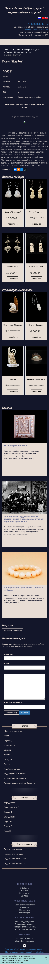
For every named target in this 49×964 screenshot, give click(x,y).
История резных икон (15, 445)
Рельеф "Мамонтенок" (36, 379)
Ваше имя (8, 654)
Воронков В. (9, 821)
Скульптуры (9, 741)
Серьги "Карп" (12, 266)
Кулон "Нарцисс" (36, 325)
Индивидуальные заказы (15, 774)
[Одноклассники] (18, 169)
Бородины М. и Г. (11, 807)
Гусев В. (7, 831)
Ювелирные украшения (24, 905)
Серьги (9, 52)
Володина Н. (9, 817)
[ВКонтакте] (15, 169)
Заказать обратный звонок (36, 30)
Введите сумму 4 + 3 (13, 703)
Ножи (6, 736)
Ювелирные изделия (31, 50)
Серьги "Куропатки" (13, 212)
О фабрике (24, 888)
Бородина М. (9, 803)
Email (6, 663)
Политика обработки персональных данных (24, 949)
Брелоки (7, 750)
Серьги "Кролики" (36, 212)
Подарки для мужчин (13, 849)
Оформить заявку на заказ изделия (24, 117)
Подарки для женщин (13, 854)
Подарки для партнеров (14, 863)
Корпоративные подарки (15, 778)
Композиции (9, 745)
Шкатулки (8, 759)
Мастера (24, 896)
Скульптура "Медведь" (12, 325)
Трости (7, 755)
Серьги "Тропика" (36, 266)
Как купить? (24, 893)
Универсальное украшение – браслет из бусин (23, 588)
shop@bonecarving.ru (24, 941)
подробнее (13, 224)
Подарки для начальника (15, 859)
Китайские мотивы (12, 769)
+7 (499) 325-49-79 (37, 23)
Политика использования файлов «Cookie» (24, 952)
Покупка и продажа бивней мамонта (20, 783)
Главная (7, 50)
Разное (7, 764)
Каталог (16, 50)
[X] (25, 169)
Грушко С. (8, 826)
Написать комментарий (12, 630)
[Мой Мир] (21, 169)
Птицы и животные (22, 52)
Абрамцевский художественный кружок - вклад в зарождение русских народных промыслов (24, 519)
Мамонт (13, 379)
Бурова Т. (8, 812)
